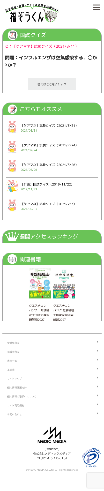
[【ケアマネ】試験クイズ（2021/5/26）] (12, 173)
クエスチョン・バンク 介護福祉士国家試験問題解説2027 (39, 313)
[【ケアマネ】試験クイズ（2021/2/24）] (12, 154)
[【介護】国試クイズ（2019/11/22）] (12, 193)
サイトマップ (14, 378)
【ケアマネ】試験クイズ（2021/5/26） (49, 165)
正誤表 (11, 369)
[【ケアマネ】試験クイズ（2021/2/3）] (12, 213)
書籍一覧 (12, 360)
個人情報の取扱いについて (21, 396)
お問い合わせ (14, 414)
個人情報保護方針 (17, 387)
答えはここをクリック (52, 84)
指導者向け (13, 351)
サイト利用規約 (15, 405)
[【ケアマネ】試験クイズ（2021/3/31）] (12, 134)
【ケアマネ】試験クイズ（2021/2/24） (49, 145)
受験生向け (13, 342)
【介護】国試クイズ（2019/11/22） (47, 184)
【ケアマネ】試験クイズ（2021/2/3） (48, 204)
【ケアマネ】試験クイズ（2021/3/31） (49, 125)
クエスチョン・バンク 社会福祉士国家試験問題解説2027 (63, 313)
